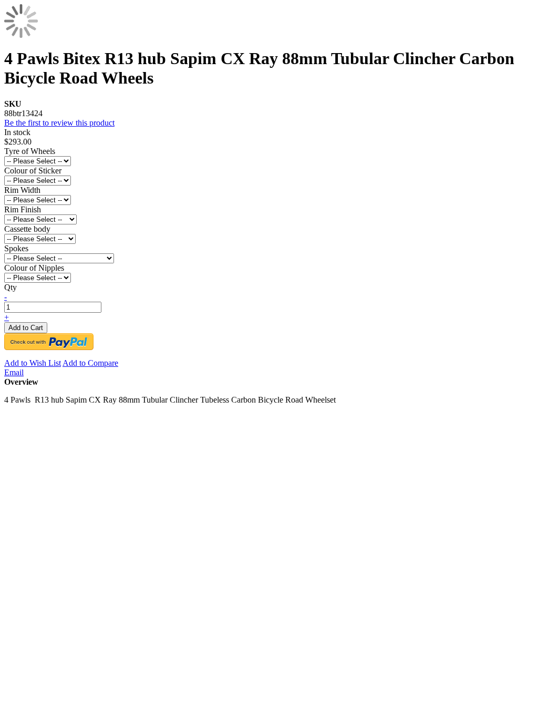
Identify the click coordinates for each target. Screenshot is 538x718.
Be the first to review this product (59, 122)
